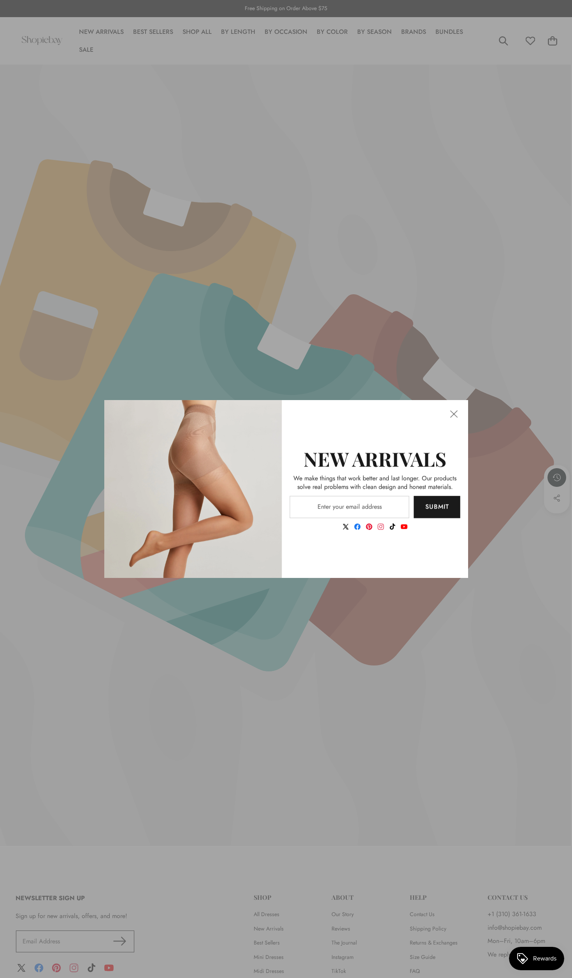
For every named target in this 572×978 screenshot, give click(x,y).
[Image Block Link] (193, 489)
